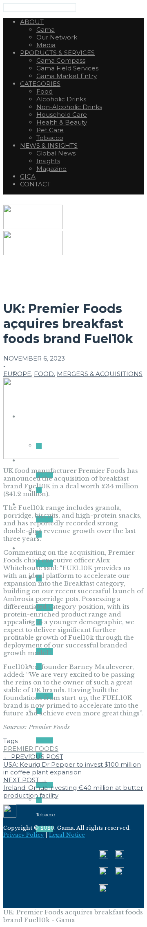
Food (44, 374)
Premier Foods (30, 748)
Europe (17, 374)
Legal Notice (67, 834)
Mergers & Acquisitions (100, 374)
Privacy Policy (23, 834)
